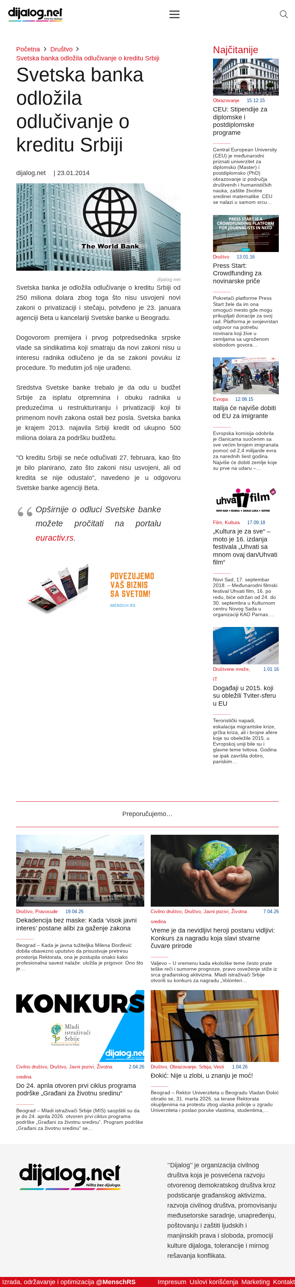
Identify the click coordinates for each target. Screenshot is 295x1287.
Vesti (219, 1067)
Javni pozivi (216, 911)
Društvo (221, 257)
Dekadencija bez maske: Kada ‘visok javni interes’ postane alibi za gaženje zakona (76, 924)
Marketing (255, 1282)
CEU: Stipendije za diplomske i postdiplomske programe (240, 121)
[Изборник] (174, 14)
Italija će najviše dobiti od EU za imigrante (244, 412)
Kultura (232, 522)
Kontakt (284, 1282)
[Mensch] (98, 560)
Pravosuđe (46, 911)
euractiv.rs (55, 537)
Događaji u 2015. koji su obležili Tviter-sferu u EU (244, 695)
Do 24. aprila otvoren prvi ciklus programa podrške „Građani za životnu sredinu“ (76, 1089)
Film (217, 522)
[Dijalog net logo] (35, 14)
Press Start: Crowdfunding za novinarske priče (237, 273)
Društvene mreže (231, 669)
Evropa (220, 399)
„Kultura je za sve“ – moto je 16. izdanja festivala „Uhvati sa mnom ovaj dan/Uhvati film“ (245, 547)
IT (215, 679)
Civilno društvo (166, 911)
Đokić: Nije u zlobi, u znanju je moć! (202, 1075)
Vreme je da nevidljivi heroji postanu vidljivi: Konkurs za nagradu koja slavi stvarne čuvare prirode (213, 938)
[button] (283, 14)
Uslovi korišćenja (214, 1282)
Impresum (172, 1282)
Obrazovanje (226, 100)
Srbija (205, 1067)
